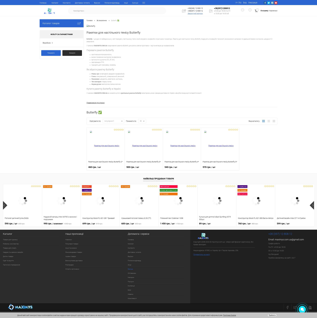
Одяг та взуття (8, 261)
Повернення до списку (96, 103)
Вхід (245, 2)
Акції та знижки (71, 248)
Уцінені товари (70, 256)
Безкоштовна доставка (73, 261)
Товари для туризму (10, 240)
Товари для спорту (9, 248)
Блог (129, 290)
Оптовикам (132, 273)
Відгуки (97, 3)
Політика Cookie (229, 315)
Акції (126, 3)
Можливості (132, 298)
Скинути (72, 53)
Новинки (68, 240)
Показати (50, 53)
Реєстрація (252, 2)
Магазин (131, 277)
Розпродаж (69, 265)
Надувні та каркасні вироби (13, 252)
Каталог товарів (51, 23)
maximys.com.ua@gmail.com (289, 239)
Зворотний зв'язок (195, 13)
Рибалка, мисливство (11, 244)
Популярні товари (71, 244)
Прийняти (272, 315)
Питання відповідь (112, 3)
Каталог (55, 3)
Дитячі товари (8, 256)
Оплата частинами (72, 269)
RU (240, 2)
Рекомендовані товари (73, 252)
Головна (43, 3)
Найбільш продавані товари (158, 179)
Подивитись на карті (201, 254)
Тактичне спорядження (11, 265)
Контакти (66, 3)
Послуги (131, 282)
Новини (130, 294)
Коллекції (131, 286)
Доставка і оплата (82, 3)
